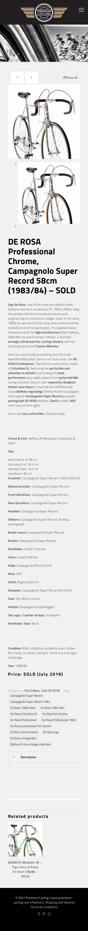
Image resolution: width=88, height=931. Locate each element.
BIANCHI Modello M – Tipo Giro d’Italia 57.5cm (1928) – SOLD (25, 869)
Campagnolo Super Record (26, 695)
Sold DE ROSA (50, 690)
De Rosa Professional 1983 (59, 720)
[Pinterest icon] (44, 914)
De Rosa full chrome (55, 714)
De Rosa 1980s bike (22, 708)
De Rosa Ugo (51, 732)
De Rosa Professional (23, 720)
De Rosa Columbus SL (23, 714)
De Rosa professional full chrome (30, 726)
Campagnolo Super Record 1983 (30, 702)
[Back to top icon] (81, 924)
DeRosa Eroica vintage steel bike (30, 744)
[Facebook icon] (39, 914)
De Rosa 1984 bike (52, 708)
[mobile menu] (81, 10)
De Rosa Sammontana (24, 732)
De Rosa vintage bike (23, 738)
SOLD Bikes (32, 690)
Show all (71, 77)
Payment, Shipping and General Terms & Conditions (53, 904)
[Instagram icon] (49, 914)
